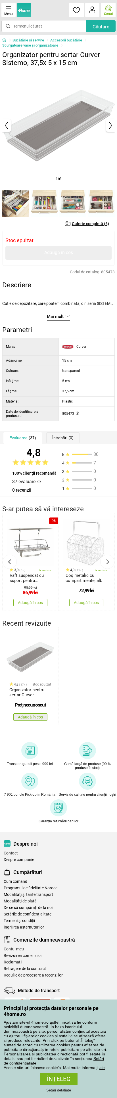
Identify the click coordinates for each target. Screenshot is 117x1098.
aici (102, 1067)
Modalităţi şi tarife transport (28, 894)
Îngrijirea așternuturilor (24, 927)
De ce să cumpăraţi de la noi (28, 908)
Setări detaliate (58, 1090)
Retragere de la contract (25, 969)
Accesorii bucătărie (66, 40)
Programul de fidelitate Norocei (31, 888)
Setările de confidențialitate (27, 914)
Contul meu (14, 949)
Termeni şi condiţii (19, 921)
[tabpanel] (58, 125)
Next (107, 562)
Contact (11, 853)
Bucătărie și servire (28, 40)
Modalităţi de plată (20, 901)
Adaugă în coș (58, 252)
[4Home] (6, 40)
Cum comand (15, 881)
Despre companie (19, 860)
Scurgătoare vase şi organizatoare (30, 45)
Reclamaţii (13, 962)
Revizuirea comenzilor (23, 956)
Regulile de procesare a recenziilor (33, 975)
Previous (10, 562)
